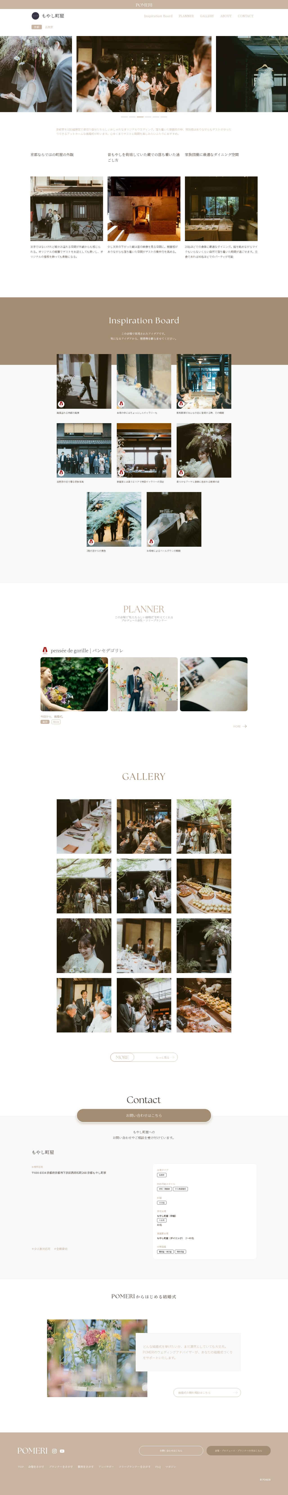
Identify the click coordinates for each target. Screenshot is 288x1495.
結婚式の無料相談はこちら (194, 1392)
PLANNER (186, 16)
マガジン (170, 1466)
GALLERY (207, 16)
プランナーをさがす (61, 1466)
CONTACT (245, 16)
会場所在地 (37, 1166)
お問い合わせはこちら (144, 1115)
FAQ (158, 1466)
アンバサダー (106, 1466)
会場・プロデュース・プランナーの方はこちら (238, 1450)
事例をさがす (86, 1466)
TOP (21, 1466)
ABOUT (226, 16)
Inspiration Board (158, 16)
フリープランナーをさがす (135, 1466)
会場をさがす (36, 1466)
